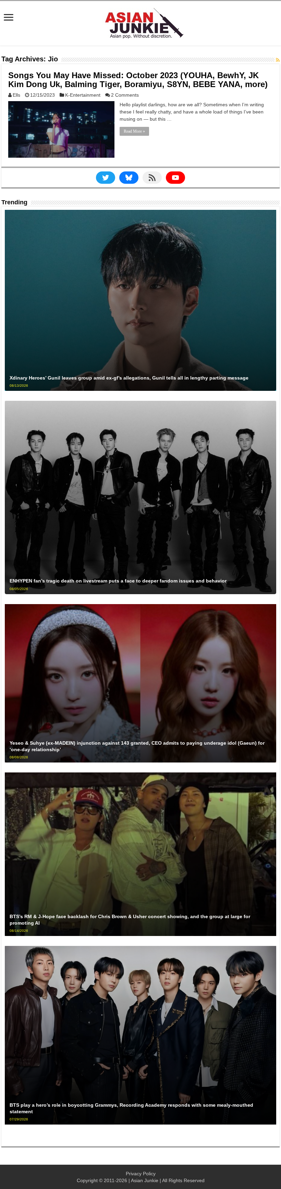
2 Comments (125, 95)
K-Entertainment (82, 95)
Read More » (134, 131)
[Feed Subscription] (278, 60)
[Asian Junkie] (140, 22)
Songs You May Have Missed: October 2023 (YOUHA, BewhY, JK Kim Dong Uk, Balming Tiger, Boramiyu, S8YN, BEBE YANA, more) (138, 80)
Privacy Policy (141, 1173)
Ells (16, 95)
